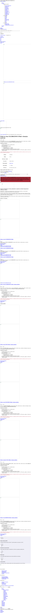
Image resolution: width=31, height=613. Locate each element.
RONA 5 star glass (4, 570)
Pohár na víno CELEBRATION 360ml (6, 239)
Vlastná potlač (7, 14)
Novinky (7, 6)
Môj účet (3, 582)
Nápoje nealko (7, 9)
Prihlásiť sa (2, 33)
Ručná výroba (7, 23)
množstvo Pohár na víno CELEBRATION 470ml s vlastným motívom (10, 174)
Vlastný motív (2, 172)
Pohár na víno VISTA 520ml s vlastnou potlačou (8, 344)
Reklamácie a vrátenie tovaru (5, 572)
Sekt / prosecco (7, 10)
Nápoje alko (6, 8)
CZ (0, 38)
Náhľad (1, 362)
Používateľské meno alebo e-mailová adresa (6, 30)
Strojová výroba (7, 24)
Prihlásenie (3, 605)
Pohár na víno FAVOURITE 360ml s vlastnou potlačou (9, 402)
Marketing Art (6, 585)
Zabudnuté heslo (4, 583)
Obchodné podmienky (5, 576)
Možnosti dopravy (4, 571)
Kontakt (3, 573)
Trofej (6, 22)
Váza (5, 20)
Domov (1, 134)
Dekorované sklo (6, 596)
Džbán (6, 16)
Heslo (1, 32)
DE (0, 39)
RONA (3, 585)
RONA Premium (8, 5)
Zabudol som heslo (2, 35)
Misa (5, 18)
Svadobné (6, 12)
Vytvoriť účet (4, 29)
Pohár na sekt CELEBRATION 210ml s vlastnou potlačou (10, 284)
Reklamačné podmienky (5, 577)
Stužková (7, 13)
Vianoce (5, 591)
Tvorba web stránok (11, 585)
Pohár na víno (7, 19)
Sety (5, 21)
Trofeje (4, 599)
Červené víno (7, 7)
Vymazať (5, 172)
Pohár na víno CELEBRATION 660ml (6, 248)
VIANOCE (6, 11)
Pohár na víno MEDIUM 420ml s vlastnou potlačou (9, 517)
